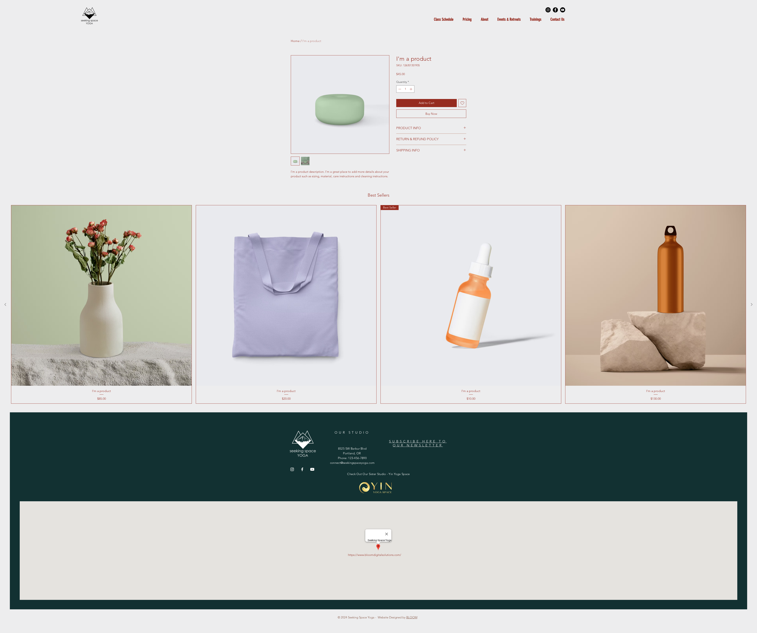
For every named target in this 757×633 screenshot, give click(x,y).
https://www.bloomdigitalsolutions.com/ (374, 555)
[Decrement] (399, 89)
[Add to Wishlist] (462, 103)
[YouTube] (562, 9)
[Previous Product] (5, 304)
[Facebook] (555, 9)
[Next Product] (751, 304)
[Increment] (411, 89)
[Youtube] (312, 469)
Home (295, 41)
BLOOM (411, 617)
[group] (378, 304)
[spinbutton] (405, 89)
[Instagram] (548, 9)
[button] (509, 19)
